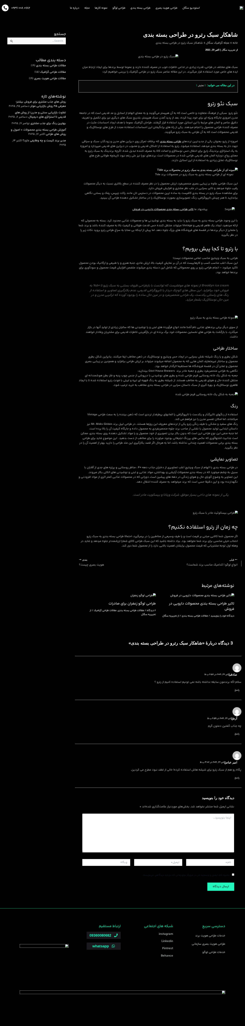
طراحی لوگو (118, 8)
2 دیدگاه (151, 611)
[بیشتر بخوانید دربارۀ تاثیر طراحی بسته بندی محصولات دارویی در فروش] (202, 596)
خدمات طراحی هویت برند (210, 936)
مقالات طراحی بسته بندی (195, 616)
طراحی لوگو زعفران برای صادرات (132, 603)
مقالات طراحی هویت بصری (50, 78)
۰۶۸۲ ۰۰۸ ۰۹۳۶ (20, 8)
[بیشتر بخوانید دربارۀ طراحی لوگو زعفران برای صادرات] (143, 596)
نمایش (201, 85)
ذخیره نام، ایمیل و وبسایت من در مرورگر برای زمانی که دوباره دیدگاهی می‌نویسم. (185, 875)
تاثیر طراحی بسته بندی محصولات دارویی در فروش (163, 209)
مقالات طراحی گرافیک (105, 611)
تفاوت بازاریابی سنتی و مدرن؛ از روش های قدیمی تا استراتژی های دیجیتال (40, 114)
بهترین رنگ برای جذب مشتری (48, 123)
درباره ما (74, 8)
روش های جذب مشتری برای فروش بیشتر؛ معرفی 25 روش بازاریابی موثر (41, 104)
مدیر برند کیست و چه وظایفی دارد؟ (44, 140)
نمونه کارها (101, 8)
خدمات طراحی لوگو (213, 952)
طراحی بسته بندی (140, 8)
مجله (87, 8)
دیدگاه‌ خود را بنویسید (222, 616)
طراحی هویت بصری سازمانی (208, 944)
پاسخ (237, 690)
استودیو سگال (191, 8)
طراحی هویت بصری (166, 8)
